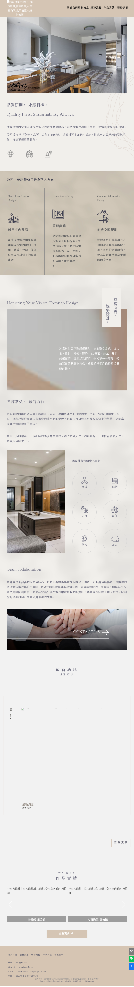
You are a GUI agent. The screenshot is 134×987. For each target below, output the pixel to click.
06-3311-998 (21, 962)
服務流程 (35, 954)
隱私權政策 (68, 981)
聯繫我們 (59, 954)
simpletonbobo (26, 967)
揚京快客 (50, 981)
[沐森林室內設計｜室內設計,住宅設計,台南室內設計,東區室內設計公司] (20, 8)
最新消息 (24, 954)
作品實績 (47, 954)
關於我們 (12, 954)
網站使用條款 (77, 981)
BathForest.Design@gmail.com (32, 971)
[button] (60, 919)
